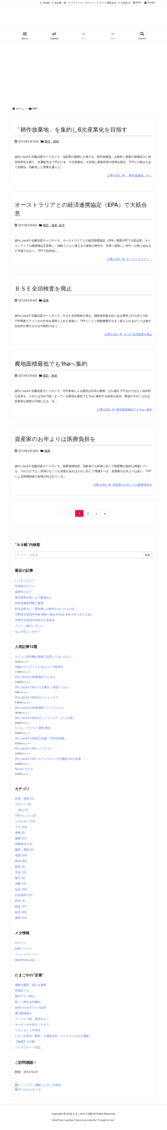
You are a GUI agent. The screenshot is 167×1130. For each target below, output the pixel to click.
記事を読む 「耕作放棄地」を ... (129, 175)
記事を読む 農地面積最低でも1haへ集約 (124, 409)
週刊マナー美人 (25, 996)
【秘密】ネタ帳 (25, 1041)
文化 (21, 872)
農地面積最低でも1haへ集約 (51, 363)
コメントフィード (26, 954)
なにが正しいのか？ (28, 631)
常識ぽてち (22, 990)
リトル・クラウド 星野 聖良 (33, 728)
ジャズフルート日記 (28, 1047)
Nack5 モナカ (24, 769)
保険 (20, 832)
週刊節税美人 (23, 1013)
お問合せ (126, 2)
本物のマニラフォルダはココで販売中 (39, 666)
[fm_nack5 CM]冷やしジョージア (36, 697)
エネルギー (25, 821)
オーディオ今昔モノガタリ (32, 1024)
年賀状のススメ (25, 586)
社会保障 (24, 895)
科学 (20, 900)
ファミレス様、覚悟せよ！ (32, 1019)
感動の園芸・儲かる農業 (30, 984)
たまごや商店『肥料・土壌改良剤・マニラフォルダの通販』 (53, 1036)
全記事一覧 (60, 2)
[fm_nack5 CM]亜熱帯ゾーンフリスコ (39, 707)
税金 (21, 906)
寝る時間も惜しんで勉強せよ (33, 597)
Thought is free (106, 1120)
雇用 (21, 917)
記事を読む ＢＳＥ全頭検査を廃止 (128, 334)
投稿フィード (23, 948)
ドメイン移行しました (29, 625)
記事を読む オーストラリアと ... (129, 259)
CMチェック (26, 815)
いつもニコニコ (25, 580)
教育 (20, 866)
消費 (20, 883)
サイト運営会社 (107, 2)
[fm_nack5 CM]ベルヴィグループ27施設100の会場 (48, 758)
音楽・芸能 (24, 798)
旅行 (20, 878)
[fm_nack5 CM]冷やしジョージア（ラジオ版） (45, 717)
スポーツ (23, 804)
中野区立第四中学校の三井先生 (35, 620)
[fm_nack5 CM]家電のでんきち (35, 677)
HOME (46, 2)
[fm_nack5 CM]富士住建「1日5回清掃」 (41, 738)
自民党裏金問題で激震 (29, 603)
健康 (46, 300)
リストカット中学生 (28, 1030)
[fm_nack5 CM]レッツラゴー (34, 748)
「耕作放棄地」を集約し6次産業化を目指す (71, 129)
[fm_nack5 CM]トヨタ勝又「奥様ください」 (44, 687)
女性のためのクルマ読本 (30, 1007)
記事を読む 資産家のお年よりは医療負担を (122, 484)
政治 (21, 861)
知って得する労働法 (28, 1001)
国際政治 (23, 844)
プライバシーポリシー (83, 2)
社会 (21, 889)
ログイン (20, 943)
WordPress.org (24, 960)
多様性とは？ (23, 591)
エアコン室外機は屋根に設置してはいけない (43, 656)
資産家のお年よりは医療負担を (55, 438)
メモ (21, 827)
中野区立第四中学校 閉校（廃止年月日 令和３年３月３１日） (54, 614)
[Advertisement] (83, 72)
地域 (21, 855)
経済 (62, 225)
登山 (23, 810)
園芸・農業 (52, 141)
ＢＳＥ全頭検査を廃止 (43, 288)
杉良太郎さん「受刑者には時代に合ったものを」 (46, 608)
